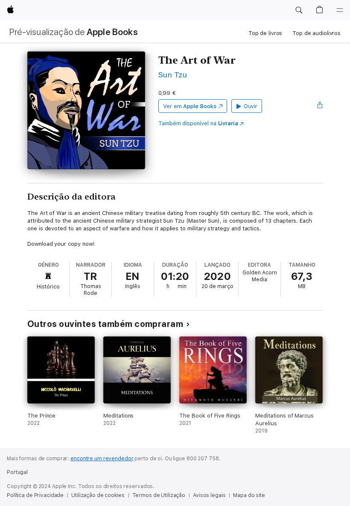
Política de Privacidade (35, 495)
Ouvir (251, 106)
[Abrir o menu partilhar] (320, 106)
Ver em (189, 106)
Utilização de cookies (97, 495)
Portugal (17, 472)
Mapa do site (249, 495)
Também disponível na (198, 123)
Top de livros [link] (265, 33)
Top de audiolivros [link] (316, 33)
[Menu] (340, 10)
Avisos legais (209, 495)
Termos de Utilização (159, 495)
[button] (299, 10)
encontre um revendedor (101, 459)
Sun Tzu (172, 74)
